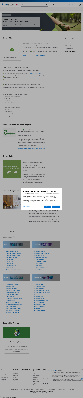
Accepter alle (56, 206)
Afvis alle (48, 206)
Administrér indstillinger (27, 206)
